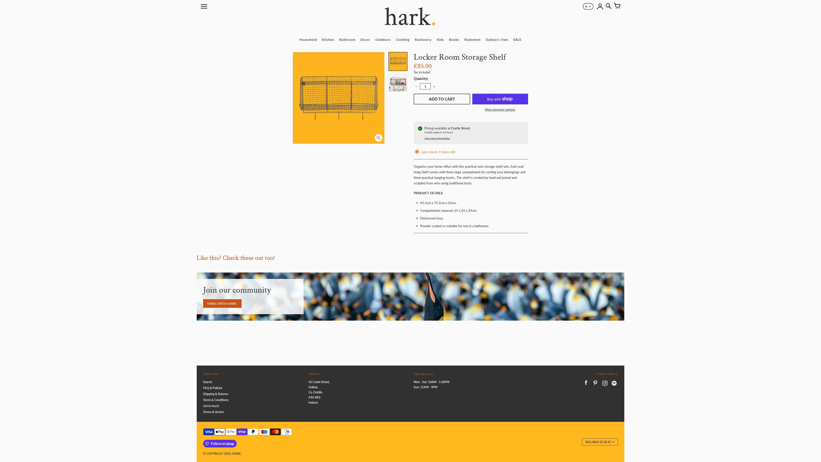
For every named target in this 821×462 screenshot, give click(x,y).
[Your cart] (617, 6)
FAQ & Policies (212, 388)
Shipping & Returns (215, 394)
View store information (437, 138)
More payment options (500, 109)
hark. (236, 453)
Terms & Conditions (216, 400)
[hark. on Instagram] (604, 383)
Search (207, 382)
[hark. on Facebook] (586, 383)
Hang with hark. (222, 303)
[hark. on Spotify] (614, 383)
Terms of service (213, 412)
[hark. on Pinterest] (595, 383)
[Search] (608, 6)
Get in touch (211, 406)
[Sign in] (600, 6)
